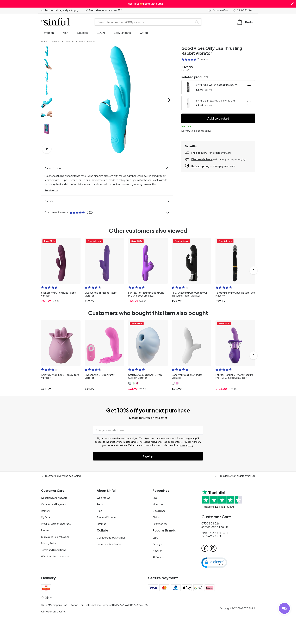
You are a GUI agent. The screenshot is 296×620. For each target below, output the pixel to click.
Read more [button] (51, 190)
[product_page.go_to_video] (47, 148)
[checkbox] (249, 87)
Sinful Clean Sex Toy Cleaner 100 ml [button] (215, 100)
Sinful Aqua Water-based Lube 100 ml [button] (217, 84)
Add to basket (218, 118)
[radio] (182, 59)
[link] (44, 41)
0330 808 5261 (244, 10)
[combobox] (144, 22)
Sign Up (148, 456)
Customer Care (220, 10)
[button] (292, 3)
